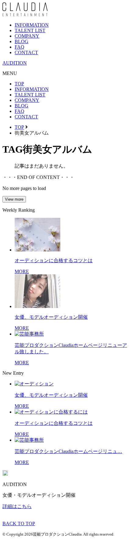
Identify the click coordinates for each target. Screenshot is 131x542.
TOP (19, 83)
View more (14, 199)
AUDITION (14, 62)
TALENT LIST (30, 30)
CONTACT (26, 52)
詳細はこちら (17, 506)
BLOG (21, 41)
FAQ (19, 47)
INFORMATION (32, 25)
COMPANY (27, 36)
